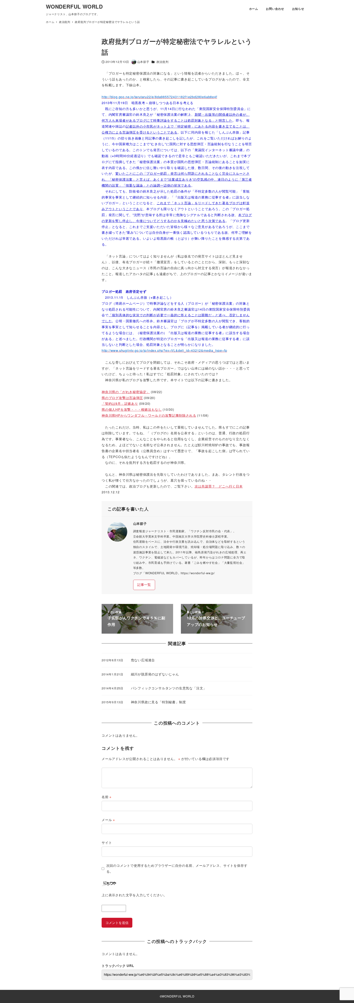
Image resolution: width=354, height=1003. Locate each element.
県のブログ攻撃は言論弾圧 (122, 397)
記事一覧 (144, 584)
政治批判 (163, 62)
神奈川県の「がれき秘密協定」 (126, 391)
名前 (106, 796)
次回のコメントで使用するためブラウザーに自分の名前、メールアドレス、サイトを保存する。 (176, 868)
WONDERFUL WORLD (74, 6)
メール (108, 819)
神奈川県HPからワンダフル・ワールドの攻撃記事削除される (149, 415)
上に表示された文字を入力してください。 (134, 895)
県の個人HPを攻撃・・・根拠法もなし (132, 409)
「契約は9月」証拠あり (120, 403)
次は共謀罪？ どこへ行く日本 (219, 486)
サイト (107, 842)
